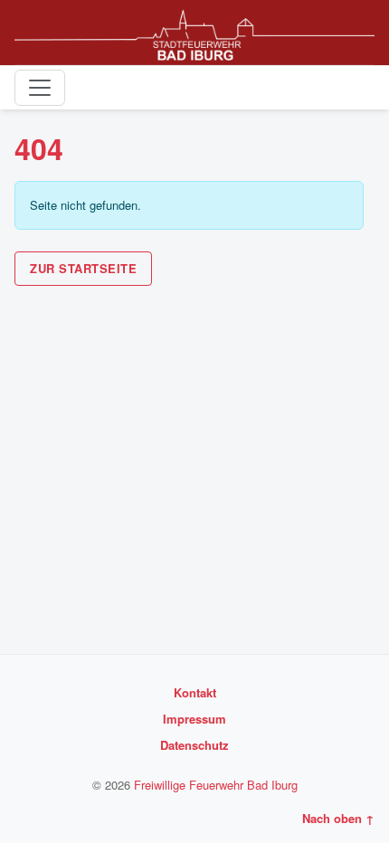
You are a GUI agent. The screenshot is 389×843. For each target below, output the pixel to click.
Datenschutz (194, 744)
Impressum (194, 718)
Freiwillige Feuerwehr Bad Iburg (216, 784)
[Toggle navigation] (39, 88)
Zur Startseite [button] (83, 268)
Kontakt (195, 692)
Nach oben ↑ (338, 818)
